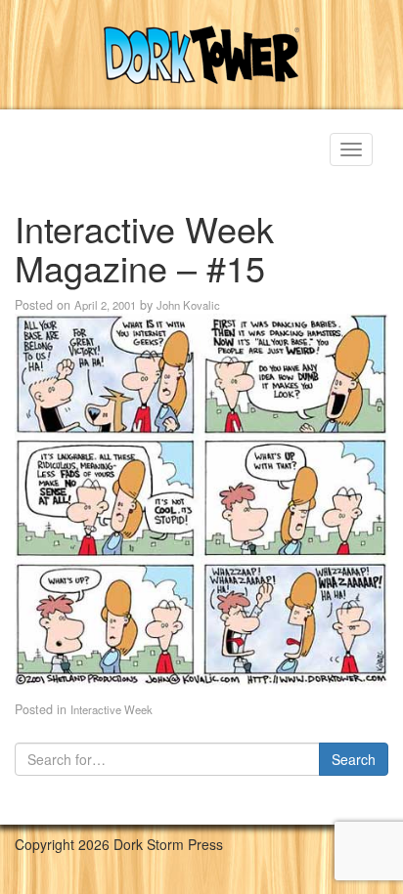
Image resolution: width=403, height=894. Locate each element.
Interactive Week (111, 709)
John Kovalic (188, 305)
